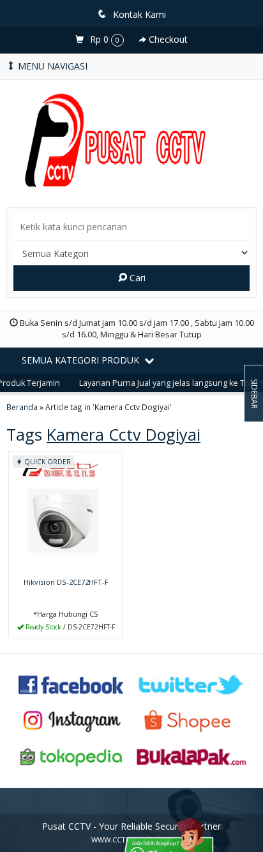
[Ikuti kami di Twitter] (191, 683)
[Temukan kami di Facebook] (71, 683)
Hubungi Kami (70, 627)
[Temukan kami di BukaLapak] (191, 756)
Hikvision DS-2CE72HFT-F (66, 582)
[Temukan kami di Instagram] (71, 720)
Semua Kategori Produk (82, 360)
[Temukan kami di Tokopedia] (71, 756)
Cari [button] (136, 278)
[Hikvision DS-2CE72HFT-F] (66, 512)
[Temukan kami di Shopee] (191, 720)
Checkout (167, 39)
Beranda (22, 407)
